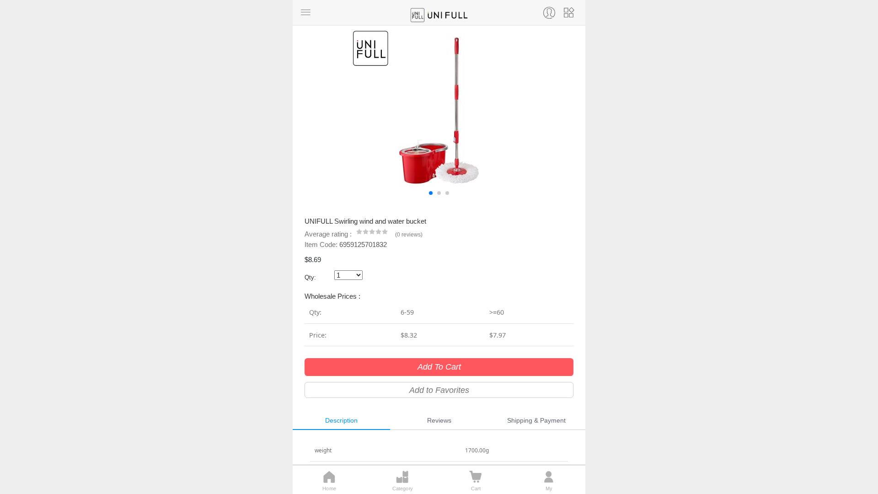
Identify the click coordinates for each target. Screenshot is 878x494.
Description (341, 420)
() (409, 234)
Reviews (439, 420)
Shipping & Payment (536, 420)
